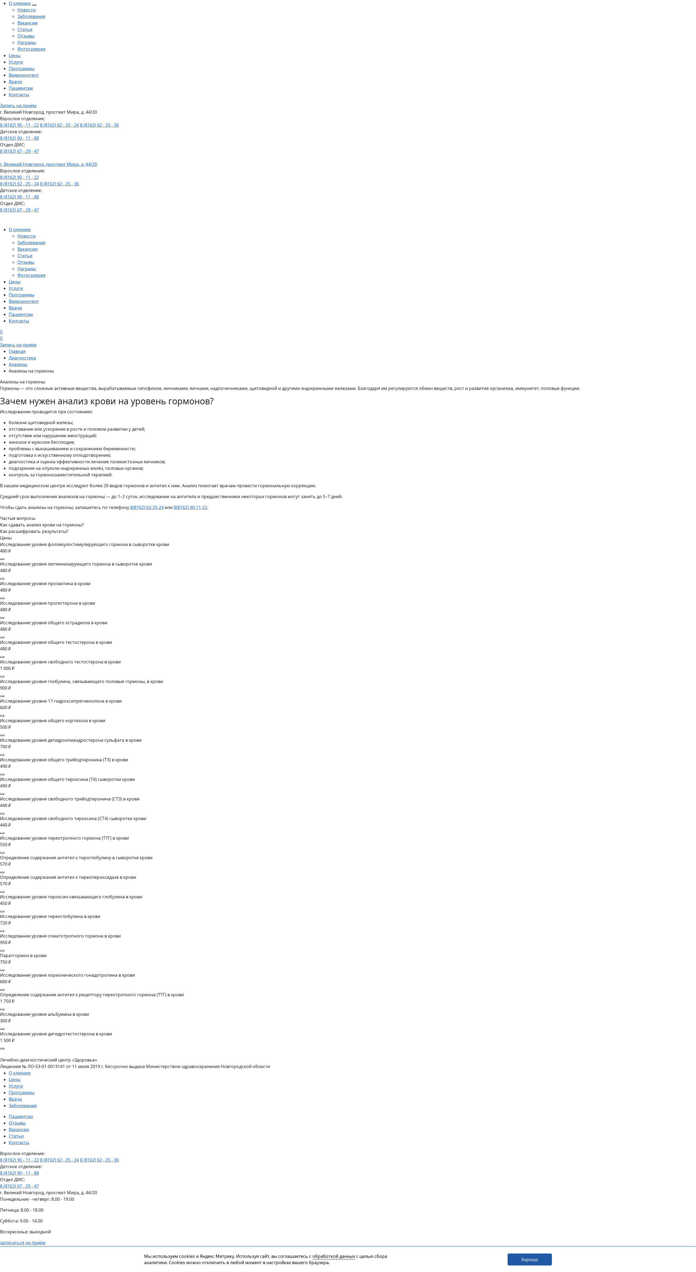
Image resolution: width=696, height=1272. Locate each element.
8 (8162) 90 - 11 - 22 (19, 125)
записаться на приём (22, 1243)
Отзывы (25, 36)
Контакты (19, 95)
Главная (17, 351)
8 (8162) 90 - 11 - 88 (19, 138)
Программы (21, 69)
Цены (14, 55)
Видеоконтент (24, 75)
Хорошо (529, 1259)
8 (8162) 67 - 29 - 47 (19, 151)
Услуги (16, 62)
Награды (26, 42)
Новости (26, 10)
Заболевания (31, 16)
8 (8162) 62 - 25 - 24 (59, 125)
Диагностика (22, 358)
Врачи (15, 82)
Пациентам (21, 88)
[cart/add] (2, 559)
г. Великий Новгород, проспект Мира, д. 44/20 (48, 164)
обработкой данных (333, 1256)
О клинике (20, 3)
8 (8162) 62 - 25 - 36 (99, 125)
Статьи (24, 29)
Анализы (18, 364)
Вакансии (27, 23)
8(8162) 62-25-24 (147, 507)
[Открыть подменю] (34, 5)
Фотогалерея (31, 49)
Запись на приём (18, 105)
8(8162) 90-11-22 (190, 507)
